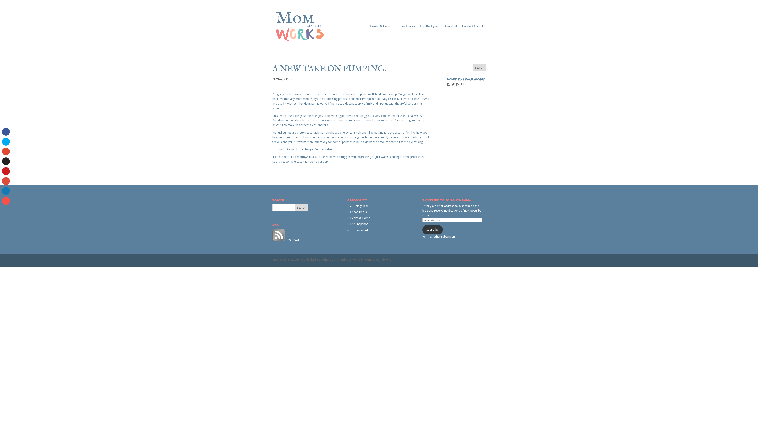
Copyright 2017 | (329, 259)
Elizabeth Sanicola (301, 259)
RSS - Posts (293, 240)
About (448, 26)
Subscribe (432, 229)
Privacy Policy (351, 259)
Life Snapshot (359, 224)
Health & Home (360, 218)
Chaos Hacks (406, 26)
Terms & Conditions (377, 259)
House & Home (380, 26)
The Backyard (429, 26)
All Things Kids (282, 79)
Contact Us (470, 26)
